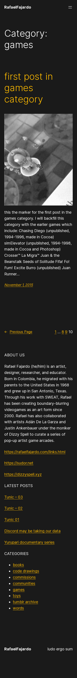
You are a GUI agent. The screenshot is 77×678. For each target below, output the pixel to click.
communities (24, 583)
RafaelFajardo (17, 7)
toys (17, 595)
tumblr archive (25, 602)
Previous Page (18, 332)
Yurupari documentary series (29, 542)
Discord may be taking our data (32, 531)
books (18, 564)
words (18, 608)
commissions (24, 577)
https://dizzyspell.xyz (23, 474)
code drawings (26, 571)
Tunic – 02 (13, 508)
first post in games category (28, 88)
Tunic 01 (11, 519)
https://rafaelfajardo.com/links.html (34, 452)
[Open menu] (70, 7)
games (19, 589)
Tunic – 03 (13, 497)
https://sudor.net (18, 463)
